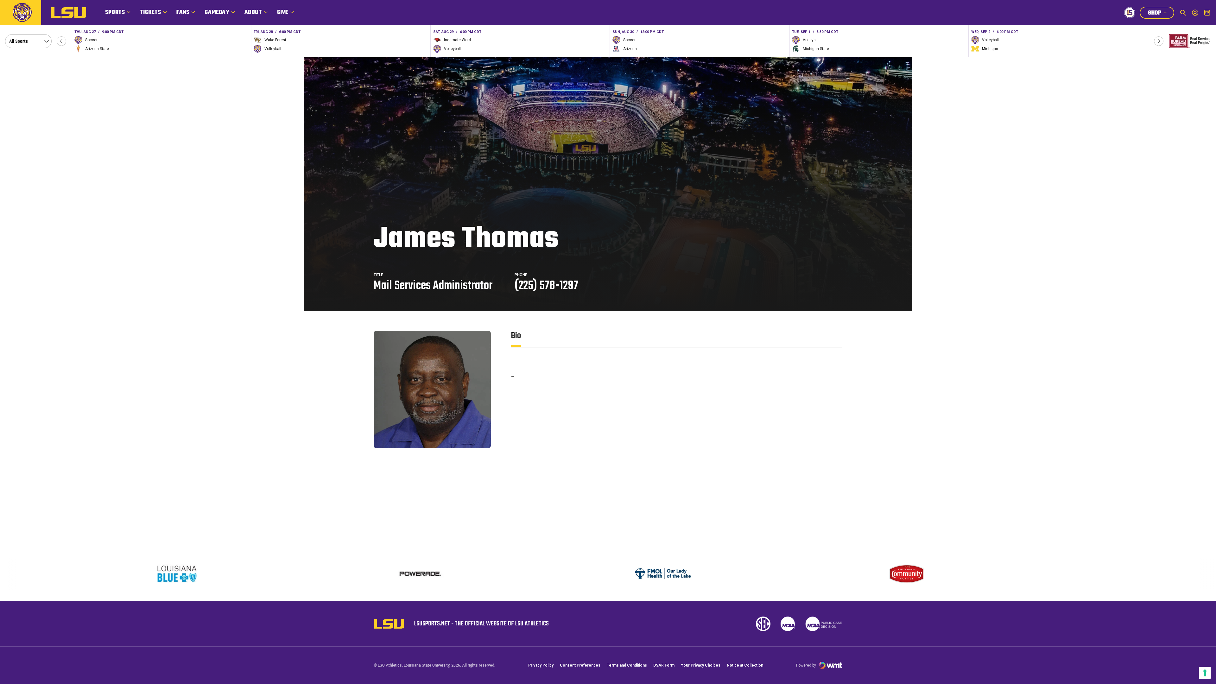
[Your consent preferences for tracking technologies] (1205, 673)
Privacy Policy (541, 665)
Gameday (217, 12)
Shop (1161, 14)
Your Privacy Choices (700, 665)
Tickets (150, 12)
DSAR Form (663, 665)
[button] (61, 41)
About (253, 12)
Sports (115, 12)
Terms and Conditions (627, 665)
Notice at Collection (745, 665)
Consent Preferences (580, 665)
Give (282, 12)
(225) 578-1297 (546, 285)
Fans (183, 12)
